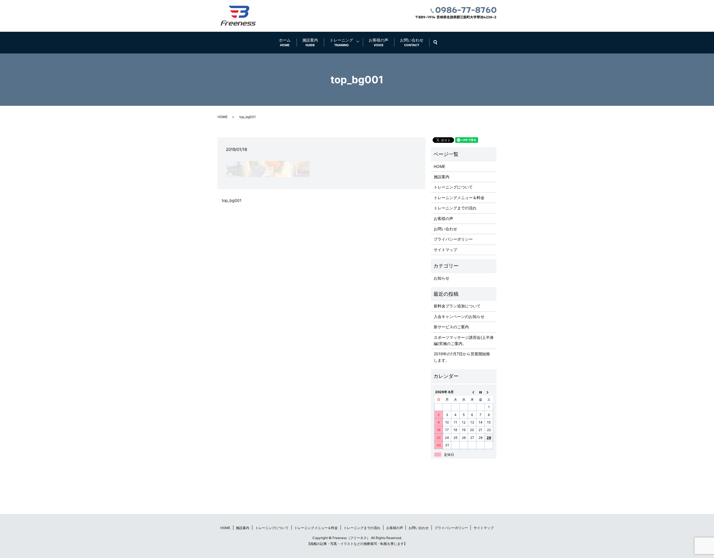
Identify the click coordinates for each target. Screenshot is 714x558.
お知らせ (441, 278)
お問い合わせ (411, 42)
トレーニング (341, 42)
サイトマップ (445, 249)
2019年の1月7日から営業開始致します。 (462, 356)
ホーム (285, 42)
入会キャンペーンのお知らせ (459, 316)
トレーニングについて (453, 187)
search (438, 42)
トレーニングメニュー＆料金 (459, 197)
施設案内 (310, 42)
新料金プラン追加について (457, 306)
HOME (223, 117)
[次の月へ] (489, 392)
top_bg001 (232, 200)
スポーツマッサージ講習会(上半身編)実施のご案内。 (464, 340)
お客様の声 (378, 42)
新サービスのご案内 (451, 326)
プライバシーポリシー (453, 239)
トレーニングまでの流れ (455, 207)
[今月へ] (480, 392)
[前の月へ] (472, 392)
